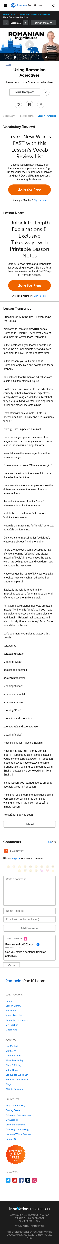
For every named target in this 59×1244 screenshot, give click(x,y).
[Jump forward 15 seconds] (25, 57)
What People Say (14, 1060)
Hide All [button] (29, 824)
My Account (12, 1119)
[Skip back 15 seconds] (7, 57)
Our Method (12, 1046)
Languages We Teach (17, 1074)
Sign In (16, 858)
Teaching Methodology (17, 1129)
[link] (6, 22)
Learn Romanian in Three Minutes (35, 14)
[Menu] (5, 5)
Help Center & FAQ (15, 1105)
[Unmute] (47, 57)
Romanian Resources (17, 1020)
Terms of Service (43, 1235)
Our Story (11, 1050)
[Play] (15, 57)
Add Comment (29, 928)
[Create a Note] (29, 104)
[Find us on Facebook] (21, 1180)
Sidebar (43, 22)
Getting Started (13, 1110)
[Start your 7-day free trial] (16, 1155)
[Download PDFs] (40, 104)
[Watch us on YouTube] (14, 1180)
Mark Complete (24, 92)
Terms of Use (37, 1226)
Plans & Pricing (13, 1065)
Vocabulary (9, 115)
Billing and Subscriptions (18, 1115)
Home (9, 1001)
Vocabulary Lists (14, 1015)
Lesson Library (9, 14)
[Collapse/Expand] (29, 841)
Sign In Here (40, 200)
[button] (53, 5)
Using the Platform (15, 1124)
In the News (12, 1070)
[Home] (26, 7)
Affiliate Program (14, 1089)
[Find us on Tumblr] (27, 1180)
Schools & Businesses (17, 1079)
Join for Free (29, 189)
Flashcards (11, 1010)
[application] (29, 44)
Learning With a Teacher (18, 1134)
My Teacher (12, 1025)
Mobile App (11, 1029)
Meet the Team (13, 1055)
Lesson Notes (27, 115)
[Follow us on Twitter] (8, 1180)
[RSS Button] (5, 850)
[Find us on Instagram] (34, 1180)
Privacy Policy (22, 1226)
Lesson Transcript (47, 115)
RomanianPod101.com (29, 1221)
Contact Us (11, 1139)
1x (35, 57)
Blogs (8, 1084)
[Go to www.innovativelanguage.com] (29, 1208)
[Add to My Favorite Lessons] (18, 104)
